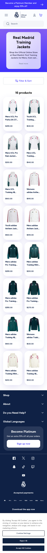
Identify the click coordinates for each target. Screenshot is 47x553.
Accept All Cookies (23, 548)
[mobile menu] (6, 15)
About (6, 404)
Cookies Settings (23, 533)
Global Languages (14, 421)
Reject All (23, 541)
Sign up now (23, 443)
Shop (6, 395)
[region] (23, 533)
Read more (23, 64)
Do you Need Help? (14, 412)
